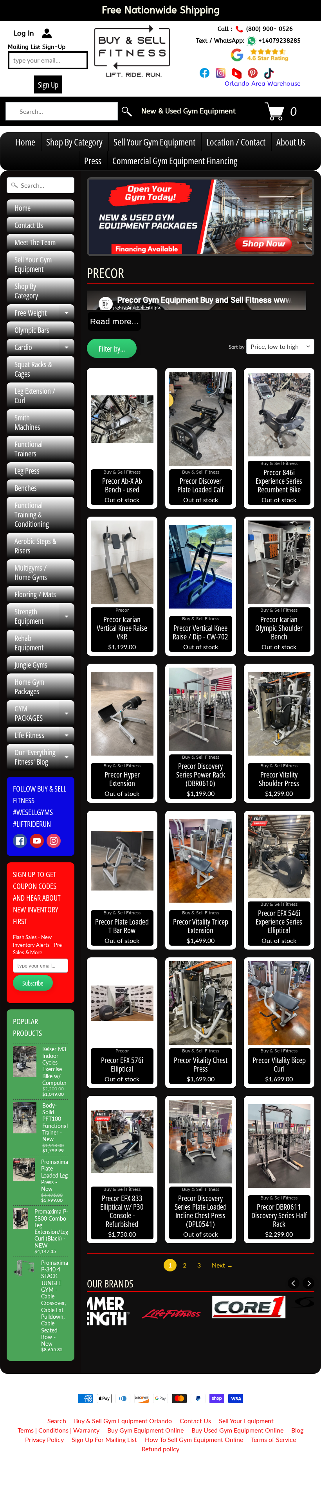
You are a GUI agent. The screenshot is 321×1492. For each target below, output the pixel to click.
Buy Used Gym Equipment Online (237, 1430)
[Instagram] (54, 841)
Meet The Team (35, 242)
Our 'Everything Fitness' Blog (44, 757)
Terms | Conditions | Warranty (58, 1430)
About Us (290, 141)
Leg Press (27, 470)
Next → (222, 1265)
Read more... (114, 321)
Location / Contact (235, 141)
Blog (297, 1430)
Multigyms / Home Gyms (30, 572)
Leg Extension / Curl (34, 396)
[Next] (308, 1283)
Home (25, 141)
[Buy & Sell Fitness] (132, 72)
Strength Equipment (44, 616)
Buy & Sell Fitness (157, 1469)
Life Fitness (44, 737)
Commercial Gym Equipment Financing (174, 160)
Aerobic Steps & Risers (35, 546)
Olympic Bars (31, 330)
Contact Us (28, 225)
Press (92, 160)
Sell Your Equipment (246, 1420)
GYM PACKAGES (44, 713)
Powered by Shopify (160, 1475)
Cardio (44, 349)
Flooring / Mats (35, 594)
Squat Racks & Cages (33, 369)
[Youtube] (37, 841)
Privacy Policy (44, 1439)
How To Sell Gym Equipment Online (194, 1439)
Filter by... (112, 348)
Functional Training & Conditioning (31, 514)
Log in (24, 33)
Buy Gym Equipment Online (145, 1430)
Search (56, 1420)
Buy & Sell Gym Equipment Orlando (123, 1420)
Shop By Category (74, 141)
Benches (25, 488)
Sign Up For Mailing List (104, 1439)
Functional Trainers (28, 449)
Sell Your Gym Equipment (154, 141)
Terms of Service (273, 1439)
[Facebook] (20, 841)
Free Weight (44, 314)
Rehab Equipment (28, 643)
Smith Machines (27, 422)
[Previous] (293, 1283)
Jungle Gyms (30, 664)
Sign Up (48, 84)
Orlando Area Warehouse (263, 83)
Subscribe (32, 983)
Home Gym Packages (29, 687)
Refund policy (160, 1449)
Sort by (237, 347)
